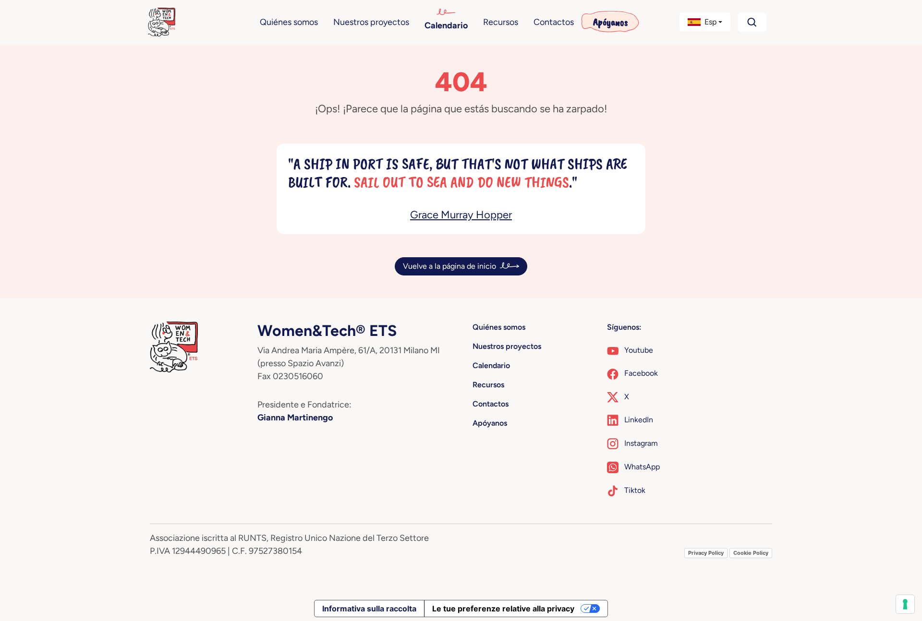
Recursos (500, 22)
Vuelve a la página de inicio (449, 266)
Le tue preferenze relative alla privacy (503, 608)
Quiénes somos (289, 22)
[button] (705, 22)
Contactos (554, 22)
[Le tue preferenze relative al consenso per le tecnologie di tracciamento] (905, 604)
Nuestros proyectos (371, 22)
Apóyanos (610, 22)
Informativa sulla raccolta (369, 608)
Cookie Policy (750, 552)
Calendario (446, 25)
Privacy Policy (706, 552)
